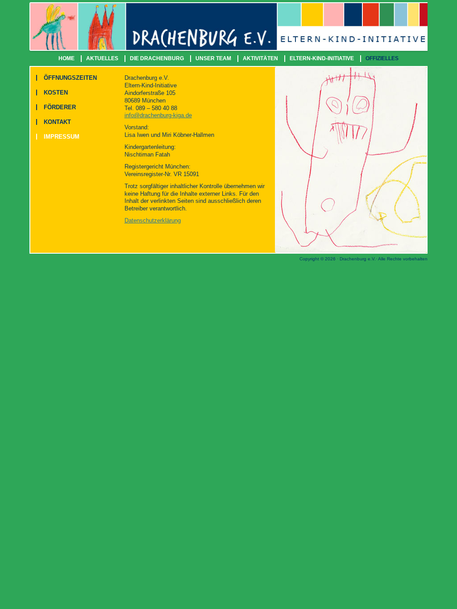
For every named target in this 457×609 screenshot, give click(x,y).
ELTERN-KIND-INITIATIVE (322, 58)
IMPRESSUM (61, 136)
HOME (66, 58)
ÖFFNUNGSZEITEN (70, 77)
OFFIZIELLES (382, 58)
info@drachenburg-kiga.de (158, 115)
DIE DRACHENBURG (157, 58)
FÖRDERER (60, 107)
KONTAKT (57, 122)
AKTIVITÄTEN (260, 58)
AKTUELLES (102, 58)
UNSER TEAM (213, 58)
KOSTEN (56, 92)
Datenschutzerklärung (153, 220)
